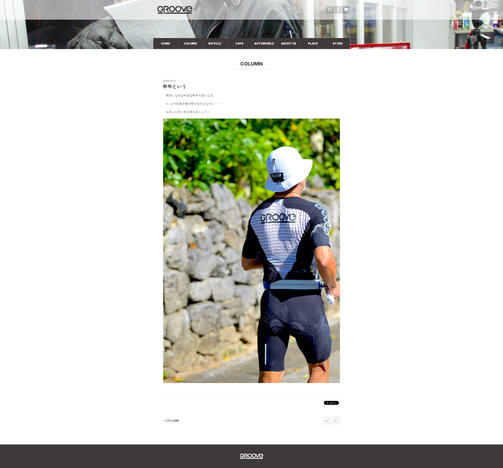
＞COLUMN (171, 420)
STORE (338, 43)
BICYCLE (214, 43)
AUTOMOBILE (264, 43)
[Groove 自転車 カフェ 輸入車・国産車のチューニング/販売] (175, 10)
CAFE (239, 43)
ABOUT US (288, 43)
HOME (165, 43)
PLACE (313, 43)
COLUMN (190, 43)
